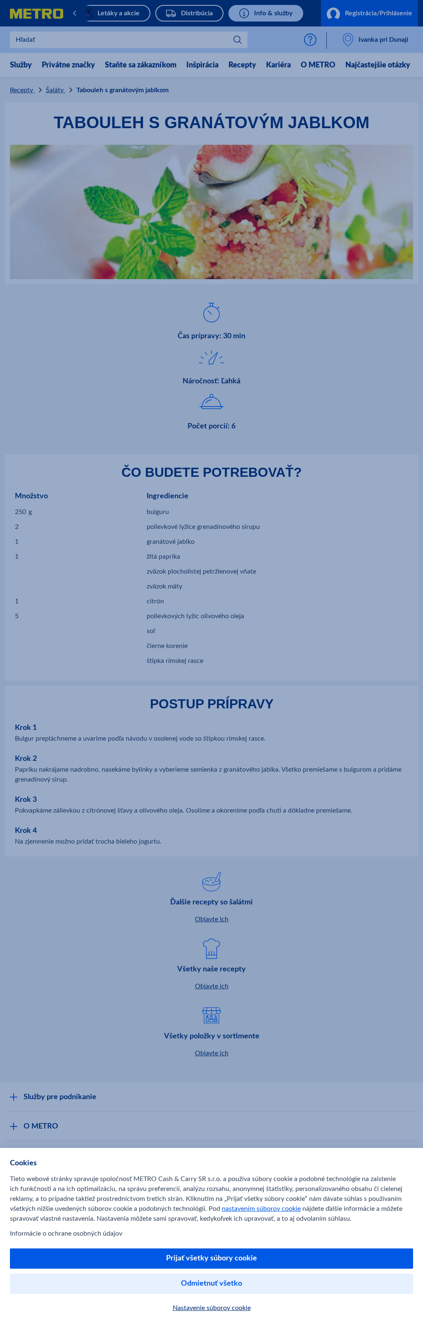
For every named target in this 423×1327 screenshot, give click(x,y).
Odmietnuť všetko (211, 1283)
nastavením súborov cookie (261, 1208)
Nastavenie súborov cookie (212, 1308)
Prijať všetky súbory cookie (211, 1258)
